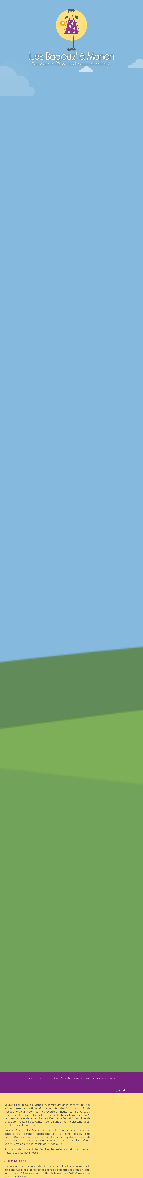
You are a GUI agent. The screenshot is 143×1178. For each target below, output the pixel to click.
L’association (25, 1078)
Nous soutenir (98, 1078)
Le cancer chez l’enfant (47, 1078)
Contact (112, 1078)
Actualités (66, 1078)
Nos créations (81, 1078)
